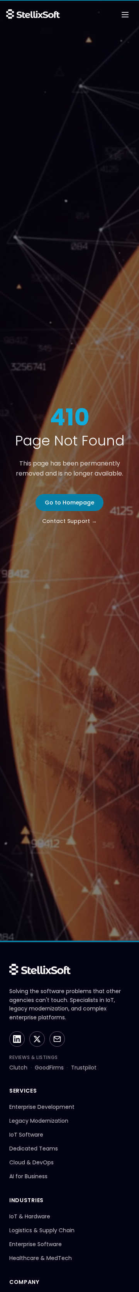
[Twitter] (37, 1039)
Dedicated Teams (33, 1148)
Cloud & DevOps (31, 1162)
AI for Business (28, 1176)
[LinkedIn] (17, 1039)
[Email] (57, 1039)
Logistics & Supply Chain (42, 1230)
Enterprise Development (42, 1107)
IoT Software (26, 1135)
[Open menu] (125, 14)
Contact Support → (69, 521)
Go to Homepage (69, 502)
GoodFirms (49, 1067)
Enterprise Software (35, 1244)
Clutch (18, 1067)
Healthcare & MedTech (40, 1258)
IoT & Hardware (29, 1216)
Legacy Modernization (38, 1121)
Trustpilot (84, 1067)
